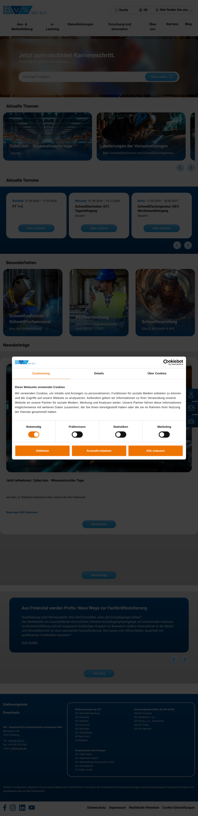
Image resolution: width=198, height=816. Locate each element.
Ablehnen (42, 450)
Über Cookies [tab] (157, 373)
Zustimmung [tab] (41, 373)
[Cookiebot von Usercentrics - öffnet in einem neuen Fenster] (166, 362)
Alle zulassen (155, 450)
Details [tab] (99, 373)
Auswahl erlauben (99, 450)
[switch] (77, 434)
